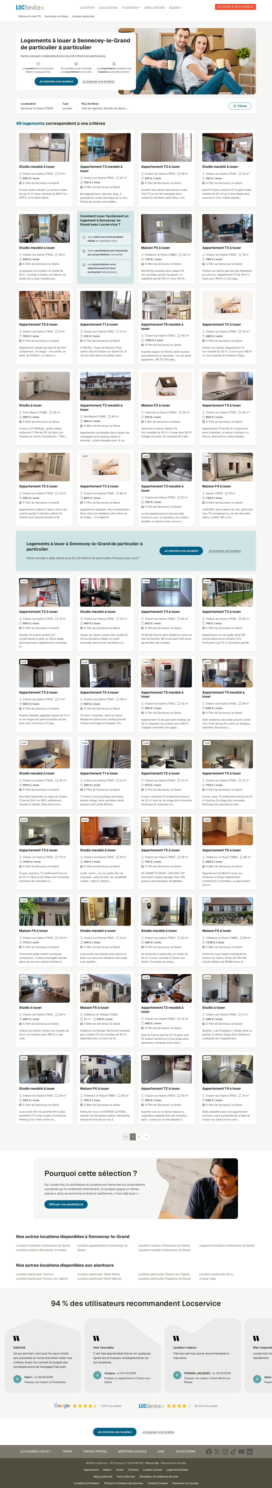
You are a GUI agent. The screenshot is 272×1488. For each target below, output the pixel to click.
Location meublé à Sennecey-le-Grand (164, 1250)
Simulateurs (155, 8)
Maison (107, 1469)
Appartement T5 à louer (38, 324)
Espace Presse (95, 1451)
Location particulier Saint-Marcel (99, 1279)
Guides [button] (174, 8)
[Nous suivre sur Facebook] (209, 1451)
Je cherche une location (56, 81)
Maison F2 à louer (155, 405)
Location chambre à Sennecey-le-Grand (43, 1245)
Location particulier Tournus (34, 1274)
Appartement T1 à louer (99, 324)
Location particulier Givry (216, 1274)
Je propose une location (98, 81)
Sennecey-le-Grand (56, 16)
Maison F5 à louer (155, 248)
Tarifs (67, 1451)
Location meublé (152, 1469)
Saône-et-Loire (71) (30, 16)
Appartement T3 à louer (160, 166)
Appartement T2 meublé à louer (162, 694)
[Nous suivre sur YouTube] (241, 1451)
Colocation (108, 8)
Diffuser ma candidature (66, 1204)
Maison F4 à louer (216, 486)
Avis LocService (126, 1476)
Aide (161, 1451)
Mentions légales (132, 1451)
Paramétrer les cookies (185, 1483)
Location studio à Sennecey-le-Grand (41, 1250)
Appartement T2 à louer (221, 324)
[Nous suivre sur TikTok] (233, 1451)
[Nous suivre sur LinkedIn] (249, 1451)
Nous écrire (185, 1451)
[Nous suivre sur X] (217, 1451)
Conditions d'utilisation (87, 1483)
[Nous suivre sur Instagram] (225, 1451)
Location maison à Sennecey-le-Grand (164, 1245)
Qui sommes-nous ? (35, 1451)
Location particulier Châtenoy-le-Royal (164, 1279)
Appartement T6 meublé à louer (162, 326)
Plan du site (152, 1463)
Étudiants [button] (130, 8)
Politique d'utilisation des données (123, 1483)
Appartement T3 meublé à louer (101, 168)
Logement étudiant (177, 1469)
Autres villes (207, 1279)
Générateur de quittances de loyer (158, 1476)
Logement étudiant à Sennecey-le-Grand (227, 1245)
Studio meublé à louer (37, 166)
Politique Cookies (158, 1483)
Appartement (91, 1469)
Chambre (133, 1469)
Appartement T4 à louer (221, 1088)
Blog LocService (103, 1476)
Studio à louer (30, 405)
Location (87, 8)
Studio (120, 1469)
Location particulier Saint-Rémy (98, 1274)
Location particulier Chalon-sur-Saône (164, 1274)
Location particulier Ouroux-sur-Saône (42, 1279)
